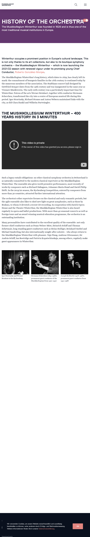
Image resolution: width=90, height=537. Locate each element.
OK (78, 526)
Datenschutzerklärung (46, 529)
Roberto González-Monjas (29, 72)
